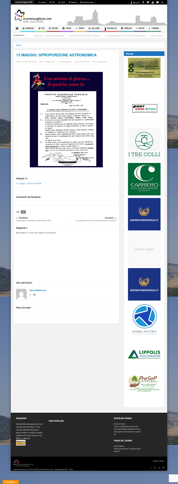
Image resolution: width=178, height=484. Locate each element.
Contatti (43, 2)
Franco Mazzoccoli (37, 290)
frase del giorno (119, 446)
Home (18, 45)
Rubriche (30, 28)
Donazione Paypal (88, 2)
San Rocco (112, 28)
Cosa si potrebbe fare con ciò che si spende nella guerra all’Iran (108, 35)
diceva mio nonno (119, 424)
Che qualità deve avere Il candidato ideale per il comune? (96, 219)
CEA (43, 28)
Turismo (155, 28)
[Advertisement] (117, 24)
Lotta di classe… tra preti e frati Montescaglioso (31, 35)
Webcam (128, 28)
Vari (23, 212)
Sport (68, 28)
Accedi (63, 2)
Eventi (81, 28)
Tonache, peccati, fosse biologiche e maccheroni (67, 35)
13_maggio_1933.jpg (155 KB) (28, 183)
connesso (30, 232)
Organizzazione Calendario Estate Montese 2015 (33, 219)
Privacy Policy (159, 461)
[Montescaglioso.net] (33, 15)
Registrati (74, 2)
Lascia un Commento (81, 61)
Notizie (55, 28)
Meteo (141, 28)
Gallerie (95, 28)
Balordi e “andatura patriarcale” (143, 35)
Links (53, 2)
